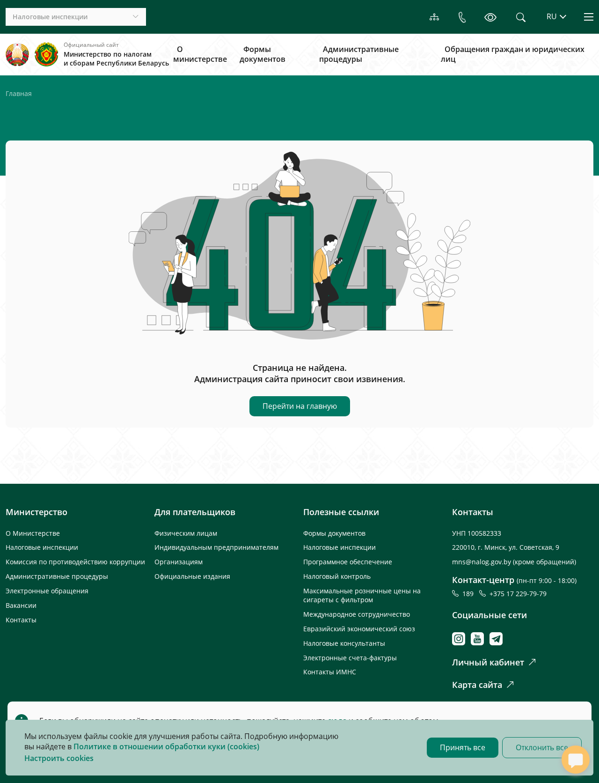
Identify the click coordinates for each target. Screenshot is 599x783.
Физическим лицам (185, 533)
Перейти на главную (300, 406)
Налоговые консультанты (344, 643)
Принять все (462, 747)
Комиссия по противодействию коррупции (75, 561)
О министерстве (200, 54)
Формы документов (262, 54)
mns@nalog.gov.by (482, 561)
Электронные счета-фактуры (350, 657)
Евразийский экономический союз (359, 628)
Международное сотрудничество (356, 614)
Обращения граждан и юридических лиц (512, 54)
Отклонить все (542, 747)
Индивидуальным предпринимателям (216, 547)
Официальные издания (192, 576)
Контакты (21, 619)
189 (469, 593)
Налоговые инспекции (42, 547)
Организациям (178, 561)
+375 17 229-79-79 (518, 593)
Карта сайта (477, 684)
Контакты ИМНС (329, 671)
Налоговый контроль (337, 576)
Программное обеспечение (347, 561)
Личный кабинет (488, 662)
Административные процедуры (359, 54)
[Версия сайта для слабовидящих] (490, 17)
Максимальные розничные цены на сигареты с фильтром (362, 595)
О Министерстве (33, 533)
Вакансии (21, 605)
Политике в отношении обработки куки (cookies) (166, 746)
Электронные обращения (47, 590)
